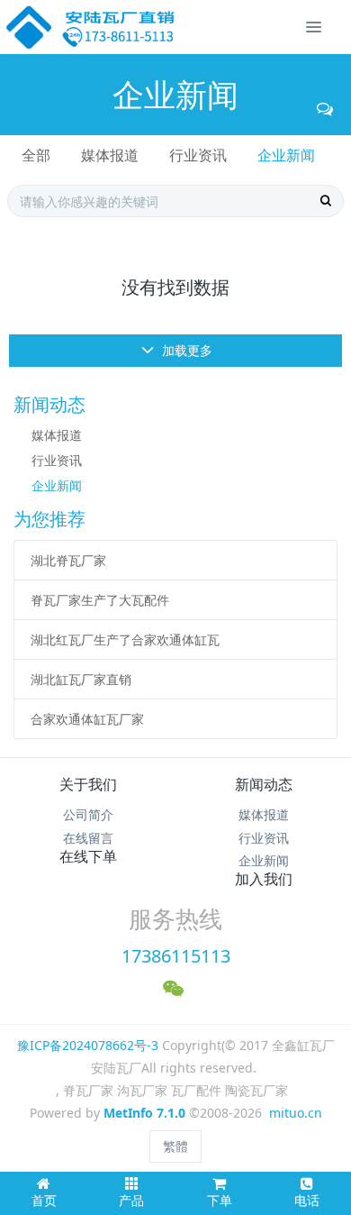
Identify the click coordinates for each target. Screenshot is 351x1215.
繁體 (175, 1146)
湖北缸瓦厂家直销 (81, 679)
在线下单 (88, 856)
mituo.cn (295, 1112)
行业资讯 (198, 155)
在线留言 (88, 837)
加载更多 (185, 350)
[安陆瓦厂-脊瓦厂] (91, 27)
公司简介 (88, 814)
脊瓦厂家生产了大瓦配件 (100, 599)
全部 (36, 155)
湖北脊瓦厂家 (68, 560)
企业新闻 (286, 155)
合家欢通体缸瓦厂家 (87, 718)
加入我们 (263, 879)
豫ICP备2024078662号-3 (87, 1045)
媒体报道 (110, 155)
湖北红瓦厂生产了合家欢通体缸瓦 (125, 639)
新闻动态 (263, 784)
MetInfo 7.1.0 (144, 1112)
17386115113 (176, 956)
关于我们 (88, 784)
